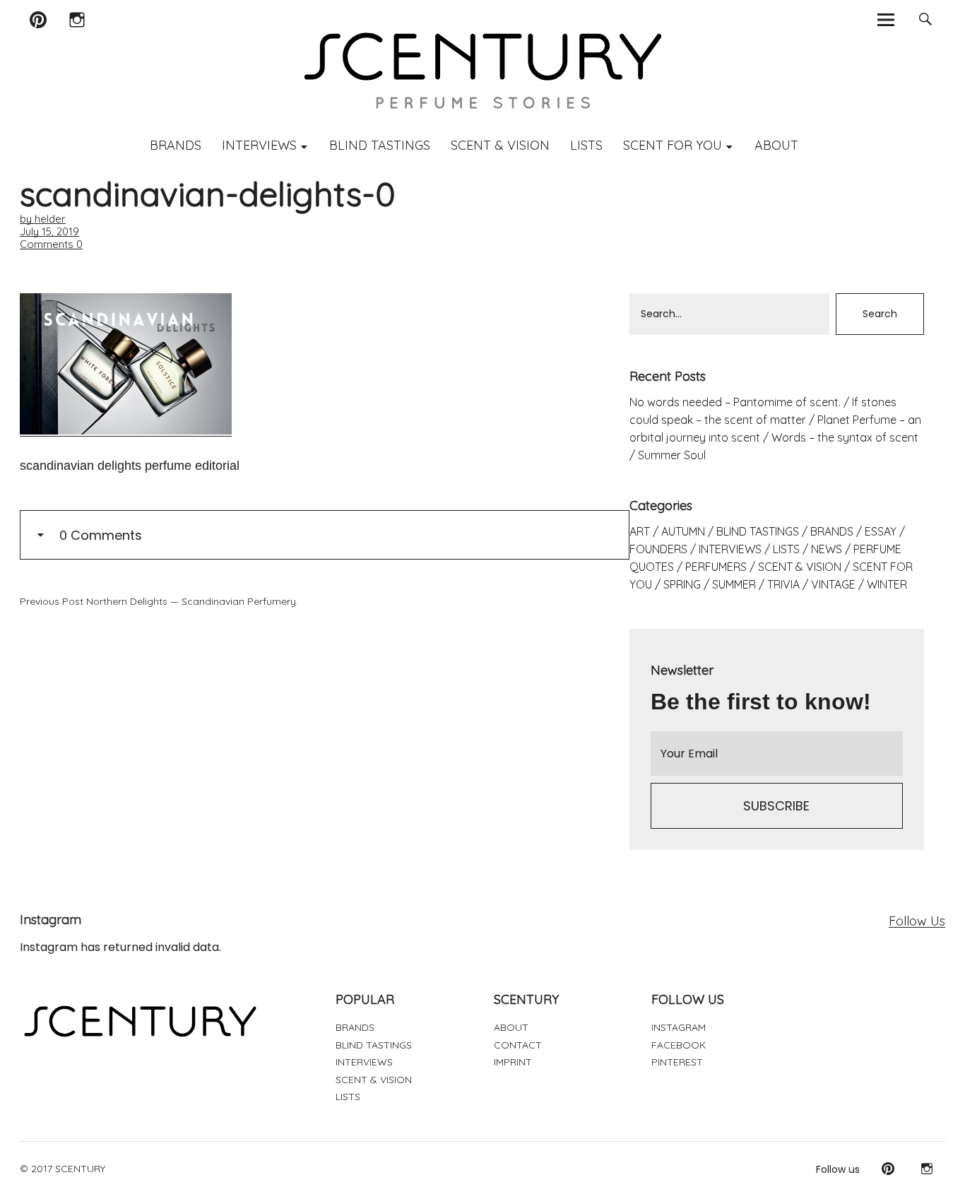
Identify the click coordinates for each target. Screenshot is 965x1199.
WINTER (887, 584)
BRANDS (175, 145)
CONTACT (518, 1045)
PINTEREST (677, 1062)
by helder (43, 218)
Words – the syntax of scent (844, 437)
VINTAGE (833, 584)
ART (639, 531)
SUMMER (734, 584)
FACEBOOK (678, 1045)
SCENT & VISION (500, 145)
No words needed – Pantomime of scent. (735, 402)
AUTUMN (683, 531)
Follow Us (917, 921)
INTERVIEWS (259, 145)
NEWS (826, 549)
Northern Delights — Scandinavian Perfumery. (159, 601)
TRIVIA (783, 584)
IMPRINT (513, 1062)
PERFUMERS (716, 567)
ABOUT (776, 145)
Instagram (76, 38)
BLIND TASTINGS (379, 145)
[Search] (925, 19)
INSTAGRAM (678, 1027)
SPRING (682, 584)
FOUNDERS (658, 549)
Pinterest (37, 38)
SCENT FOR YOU (672, 145)
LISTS (586, 145)
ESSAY (880, 531)
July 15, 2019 (49, 231)
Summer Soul (672, 455)
